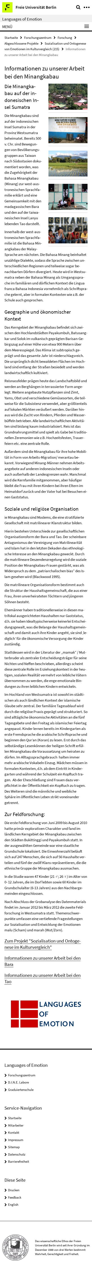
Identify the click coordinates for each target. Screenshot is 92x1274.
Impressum (15, 1140)
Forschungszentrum (37, 37)
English (13, 1204)
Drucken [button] (13, 1190)
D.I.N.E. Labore (18, 1082)
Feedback (14, 1197)
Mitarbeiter (15, 1125)
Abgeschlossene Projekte (21, 43)
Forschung (65, 37)
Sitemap (14, 1147)
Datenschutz (16, 1154)
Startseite (11, 37)
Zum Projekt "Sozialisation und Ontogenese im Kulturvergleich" (42, 944)
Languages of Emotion (22, 19)
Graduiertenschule (20, 1090)
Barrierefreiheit (18, 1161)
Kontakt (13, 1132)
